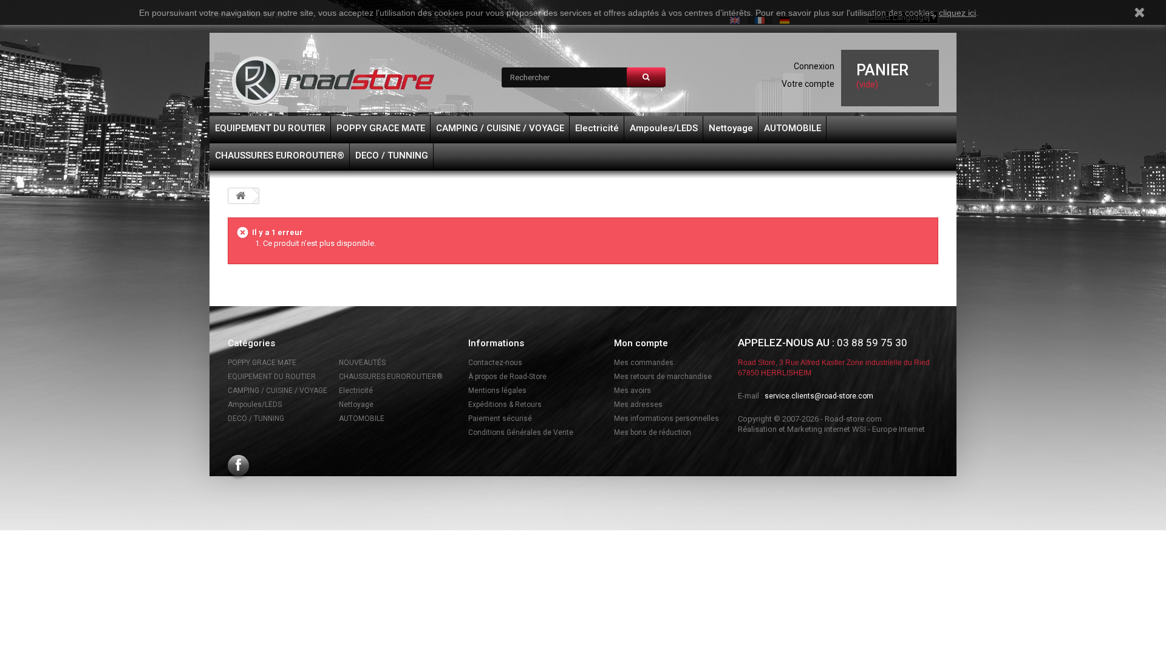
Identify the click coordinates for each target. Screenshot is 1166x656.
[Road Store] (334, 81)
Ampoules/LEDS (664, 128)
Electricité (597, 128)
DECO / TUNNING (391, 155)
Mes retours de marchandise (663, 376)
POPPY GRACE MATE (380, 128)
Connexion (814, 66)
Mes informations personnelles (666, 418)
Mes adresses (638, 404)
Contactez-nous (495, 362)
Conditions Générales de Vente (520, 432)
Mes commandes (643, 362)
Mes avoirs (632, 390)
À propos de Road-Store (507, 376)
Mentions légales (497, 390)
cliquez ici (957, 13)
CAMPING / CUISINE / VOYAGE (500, 128)
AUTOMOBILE (792, 128)
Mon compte (641, 343)
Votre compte (808, 84)
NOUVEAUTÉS (362, 362)
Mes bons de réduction (652, 432)
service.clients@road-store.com (819, 396)
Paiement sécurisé (500, 418)
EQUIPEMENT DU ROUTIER (270, 128)
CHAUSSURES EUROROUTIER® (279, 155)
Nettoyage (731, 128)
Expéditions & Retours (505, 404)
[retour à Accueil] (240, 195)
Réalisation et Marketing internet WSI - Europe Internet (831, 429)
